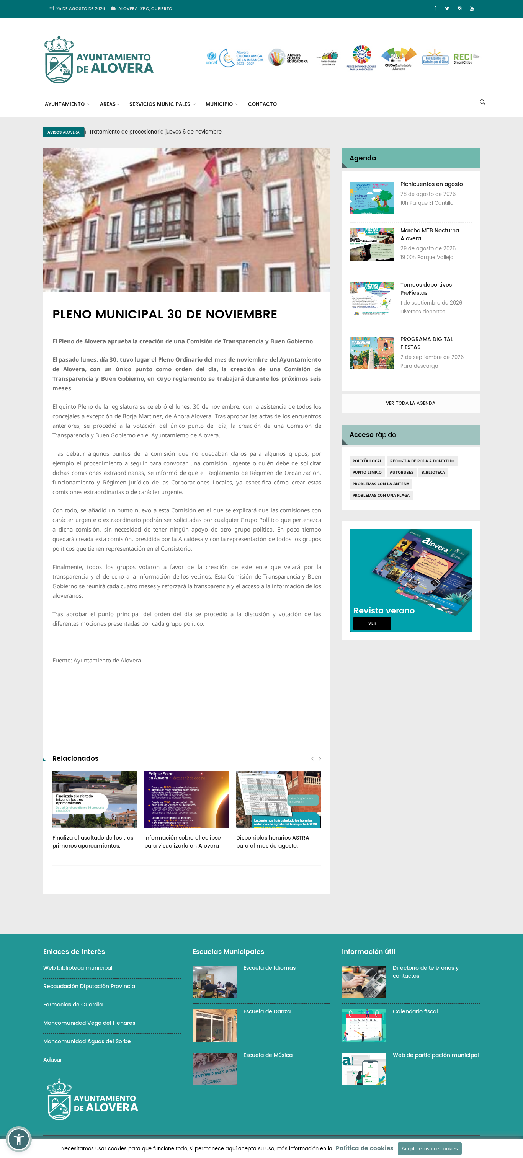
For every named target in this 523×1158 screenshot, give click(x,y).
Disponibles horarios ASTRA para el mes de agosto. (272, 841)
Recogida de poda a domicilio (422, 460)
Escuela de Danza (267, 1011)
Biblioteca (433, 472)
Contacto (262, 105)
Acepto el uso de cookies (430, 1148)
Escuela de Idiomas (270, 968)
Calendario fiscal (415, 1011)
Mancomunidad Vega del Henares (89, 1023)
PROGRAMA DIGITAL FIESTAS (426, 343)
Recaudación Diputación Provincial (90, 986)
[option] (271, 132)
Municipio (220, 105)
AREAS (108, 105)
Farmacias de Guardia (73, 1004)
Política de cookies (364, 1148)
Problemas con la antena (381, 483)
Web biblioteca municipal (78, 968)
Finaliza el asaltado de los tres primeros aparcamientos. (92, 841)
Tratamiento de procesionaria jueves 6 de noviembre (155, 132)
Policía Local (367, 460)
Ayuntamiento (65, 105)
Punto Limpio (367, 472)
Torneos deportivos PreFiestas (426, 289)
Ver (372, 623)
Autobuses (401, 472)
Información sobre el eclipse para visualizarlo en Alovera (182, 841)
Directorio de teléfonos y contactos (426, 972)
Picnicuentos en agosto (431, 184)
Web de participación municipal (436, 1055)
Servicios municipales (160, 105)
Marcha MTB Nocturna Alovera (429, 234)
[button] (19, 1139)
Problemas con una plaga (381, 495)
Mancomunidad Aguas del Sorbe (87, 1041)
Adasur (52, 1059)
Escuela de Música (268, 1055)
